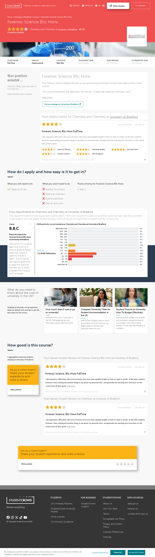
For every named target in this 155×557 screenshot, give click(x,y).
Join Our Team (110, 508)
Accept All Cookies (136, 552)
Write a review (15, 389)
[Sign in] (103, 6)
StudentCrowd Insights (88, 505)
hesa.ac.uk (133, 508)
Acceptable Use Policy (114, 519)
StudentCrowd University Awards (63, 510)
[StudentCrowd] (13, 6)
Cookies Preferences (113, 532)
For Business (140, 6)
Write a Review (119, 6)
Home (10, 17)
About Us (107, 503)
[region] (77, 552)
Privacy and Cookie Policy (112, 525)
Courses (35, 17)
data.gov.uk (133, 503)
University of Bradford (22, 17)
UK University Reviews (61, 503)
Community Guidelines (62, 522)
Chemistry (44, 17)
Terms (106, 514)
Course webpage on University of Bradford (61, 104)
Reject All (118, 552)
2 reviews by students (15, 32)
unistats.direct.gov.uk (138, 514)
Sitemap (107, 537)
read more (47, 97)
